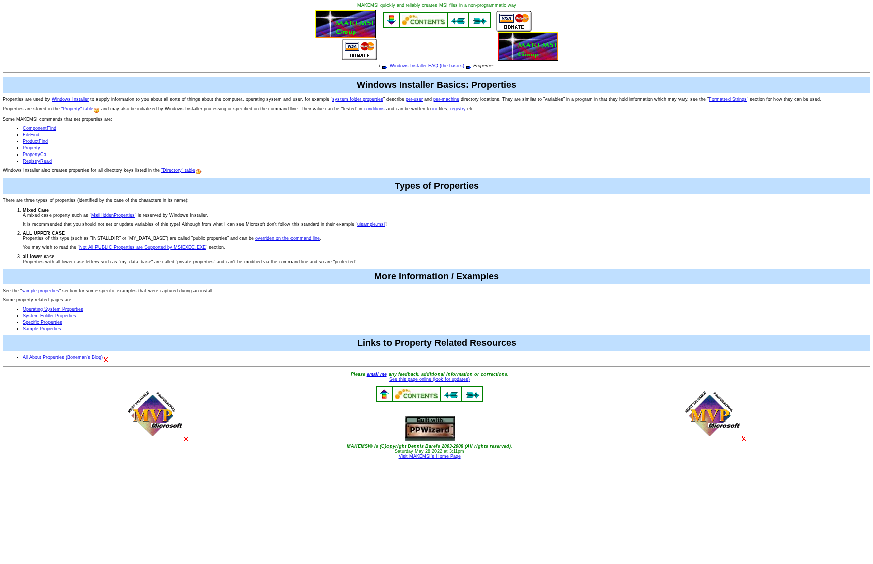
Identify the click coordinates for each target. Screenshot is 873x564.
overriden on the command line (287, 238)
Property (31, 147)
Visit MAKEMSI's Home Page (430, 456)
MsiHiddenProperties (113, 215)
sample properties (40, 290)
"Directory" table (178, 170)
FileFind (31, 134)
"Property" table (77, 108)
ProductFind (35, 141)
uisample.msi (371, 224)
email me (377, 374)
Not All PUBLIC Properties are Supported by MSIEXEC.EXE (142, 247)
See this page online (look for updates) (429, 379)
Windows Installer (70, 99)
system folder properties (357, 99)
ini (434, 108)
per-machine (446, 99)
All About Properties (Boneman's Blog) (63, 357)
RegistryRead (37, 161)
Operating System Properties (53, 309)
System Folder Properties (49, 315)
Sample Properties (42, 328)
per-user (414, 99)
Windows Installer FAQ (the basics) (427, 65)
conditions (374, 108)
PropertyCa (34, 154)
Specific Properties (42, 322)
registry (458, 108)
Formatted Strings (728, 99)
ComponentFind (39, 128)
